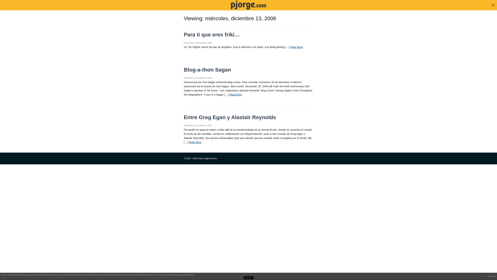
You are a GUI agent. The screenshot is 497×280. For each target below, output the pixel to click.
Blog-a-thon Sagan (207, 70)
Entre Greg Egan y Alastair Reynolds (230, 117)
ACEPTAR (248, 278)
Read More (296, 47)
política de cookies (157, 275)
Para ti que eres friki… (212, 35)
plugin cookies (491, 276)
